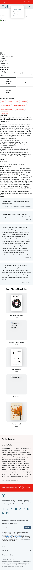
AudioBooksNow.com (19, 105)
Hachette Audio (4, 64)
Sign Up (27, 527)
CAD (17, 14)
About (3, 546)
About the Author (5, 166)
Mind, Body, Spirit (5, 161)
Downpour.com (20, 109)
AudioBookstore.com (6, 109)
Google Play (4, 113)
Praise (2, 196)
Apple (2, 101)
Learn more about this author (10, 480)
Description (3, 115)
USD (17, 12)
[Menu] (3, 6)
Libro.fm (24, 101)
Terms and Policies (7, 555)
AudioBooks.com (5, 105)
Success (21, 165)
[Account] (26, 6)
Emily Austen (6, 55)
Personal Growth (12, 165)
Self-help (2, 165)
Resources (5, 550)
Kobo (17, 101)
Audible (10, 101)
